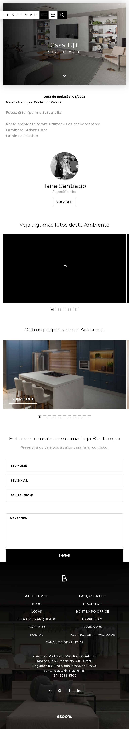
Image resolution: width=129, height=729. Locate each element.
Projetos (92, 604)
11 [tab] (89, 416)
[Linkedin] (79, 690)
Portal (37, 635)
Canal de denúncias (64, 642)
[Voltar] (53, 15)
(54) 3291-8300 (64, 675)
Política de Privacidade (92, 635)
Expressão (92, 619)
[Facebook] (69, 690)
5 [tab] (71, 309)
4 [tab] (67, 309)
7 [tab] (69, 416)
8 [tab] (74, 416)
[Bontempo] (19, 15)
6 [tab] (76, 309)
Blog (36, 604)
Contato (36, 627)
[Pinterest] (59, 690)
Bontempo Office (92, 611)
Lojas (36, 611)
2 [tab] (57, 309)
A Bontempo (36, 596)
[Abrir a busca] (62, 15)
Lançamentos (92, 596)
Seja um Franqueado (37, 619)
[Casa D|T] (64, 268)
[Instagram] (50, 690)
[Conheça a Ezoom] (64, 717)
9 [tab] (79, 416)
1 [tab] (52, 309)
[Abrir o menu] (44, 15)
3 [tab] (61, 309)
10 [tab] (84, 416)
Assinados (92, 627)
